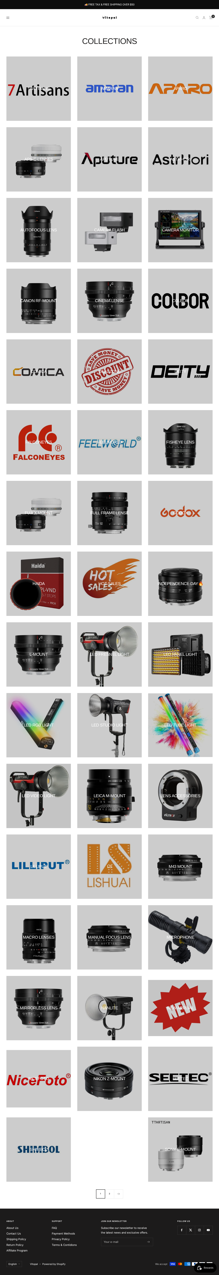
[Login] (203, 17)
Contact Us (13, 1233)
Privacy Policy (61, 1239)
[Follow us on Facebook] (181, 1230)
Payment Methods (63, 1233)
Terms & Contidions (64, 1245)
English (12, 1264)
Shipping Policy (16, 1239)
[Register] (148, 1242)
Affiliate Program (17, 1250)
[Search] (197, 17)
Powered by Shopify (53, 1264)
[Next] (118, 1193)
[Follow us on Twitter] (190, 1230)
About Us (12, 1228)
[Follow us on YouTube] (208, 1230)
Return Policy (14, 1245)
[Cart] (211, 17)
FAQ (54, 1228)
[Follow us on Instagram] (199, 1230)
